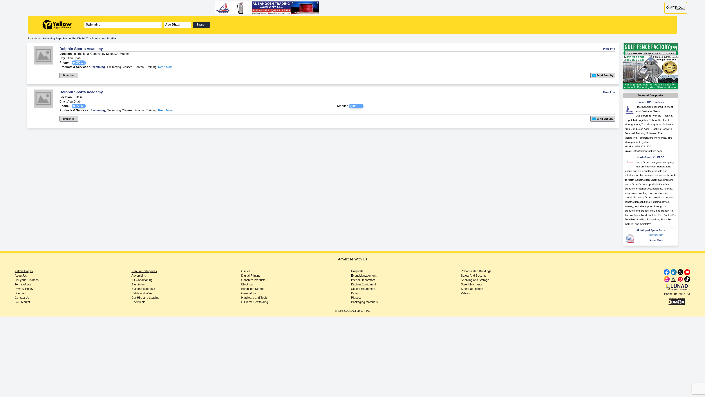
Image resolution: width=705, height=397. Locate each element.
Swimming (98, 67)
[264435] (650, 66)
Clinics (245, 271)
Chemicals (138, 302)
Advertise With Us (352, 259)
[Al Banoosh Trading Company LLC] (353, 7)
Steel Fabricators (472, 288)
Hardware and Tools (254, 297)
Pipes (355, 293)
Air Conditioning (142, 280)
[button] (79, 62)
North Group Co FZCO (650, 157)
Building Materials (143, 288)
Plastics (356, 297)
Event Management (363, 275)
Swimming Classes (119, 67)
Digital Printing (251, 275)
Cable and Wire (141, 293)
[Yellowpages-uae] (57, 24)
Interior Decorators (363, 280)
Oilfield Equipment (363, 288)
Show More (656, 240)
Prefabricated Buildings (476, 271)
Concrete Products (253, 280)
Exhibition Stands (252, 288)
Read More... (166, 67)
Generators (248, 293)
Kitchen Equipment (363, 284)
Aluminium (138, 284)
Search (201, 24)
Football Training (146, 67)
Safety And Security (473, 275)
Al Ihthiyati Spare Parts (650, 230)
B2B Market (22, 302)
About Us (21, 275)
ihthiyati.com (656, 234)
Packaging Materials (364, 302)
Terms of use (23, 284)
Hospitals (357, 271)
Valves (465, 293)
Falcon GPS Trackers (651, 102)
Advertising (138, 275)
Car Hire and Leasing (145, 297)
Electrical (247, 284)
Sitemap (20, 293)
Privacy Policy (24, 288)
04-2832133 (682, 294)
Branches (68, 75)
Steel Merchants (471, 284)
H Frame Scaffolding (254, 302)
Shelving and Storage (475, 280)
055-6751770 (643, 146)
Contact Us (22, 297)
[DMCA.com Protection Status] (676, 300)
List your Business (27, 280)
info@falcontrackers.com (647, 150)
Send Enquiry (604, 75)
